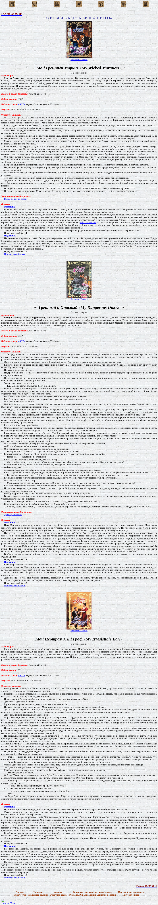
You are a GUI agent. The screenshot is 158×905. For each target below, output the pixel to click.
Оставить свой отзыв (14, 254)
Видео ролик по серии (15, 199)
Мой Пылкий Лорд (89, 222)
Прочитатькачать (79, 59)
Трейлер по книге (13, 514)
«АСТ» (21, 104)
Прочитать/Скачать (79, 630)
